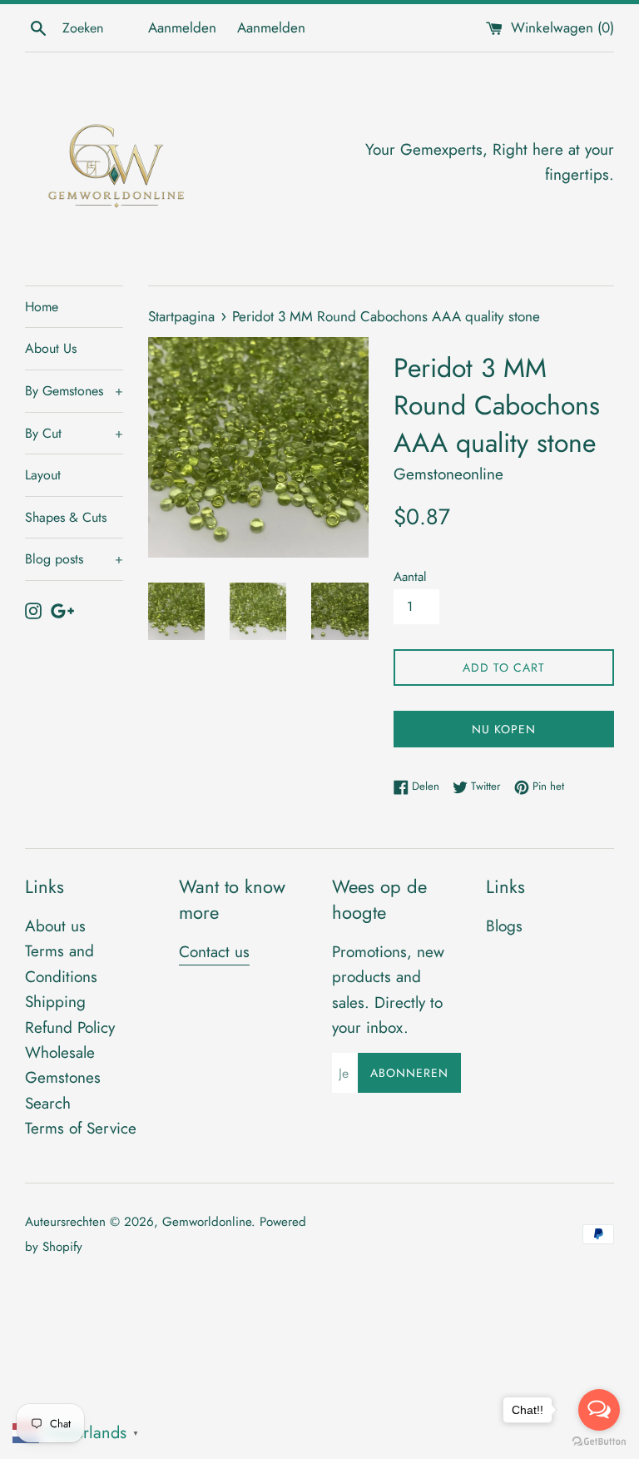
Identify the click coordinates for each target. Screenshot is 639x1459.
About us (55, 926)
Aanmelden (182, 27)
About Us (51, 348)
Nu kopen (504, 729)
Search (48, 1103)
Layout (43, 474)
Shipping (55, 1001)
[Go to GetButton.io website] (599, 1442)
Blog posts (74, 558)
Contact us (214, 951)
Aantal (410, 577)
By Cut (74, 433)
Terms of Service (80, 1128)
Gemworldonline (206, 1222)
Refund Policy (70, 1027)
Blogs (504, 926)
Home (41, 306)
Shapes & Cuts (65, 517)
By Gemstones (74, 390)
